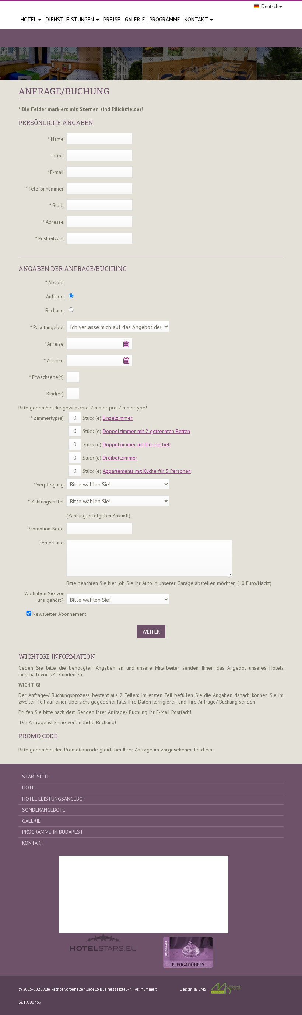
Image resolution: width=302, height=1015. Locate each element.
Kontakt (197, 19)
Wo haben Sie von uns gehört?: (44, 596)
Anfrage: (55, 296)
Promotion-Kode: (46, 528)
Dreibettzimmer (120, 457)
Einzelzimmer (118, 418)
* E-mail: (55, 172)
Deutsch (269, 6)
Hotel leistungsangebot (54, 798)
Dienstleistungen (70, 19)
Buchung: (54, 310)
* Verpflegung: (49, 484)
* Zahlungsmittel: (46, 501)
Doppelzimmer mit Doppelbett (137, 444)
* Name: (56, 139)
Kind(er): (55, 393)
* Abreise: (54, 360)
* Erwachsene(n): (46, 377)
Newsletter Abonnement (59, 614)
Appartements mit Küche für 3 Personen (147, 471)
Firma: (58, 155)
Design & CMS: (193, 989)
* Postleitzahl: (49, 238)
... (126, 344)
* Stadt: (56, 205)
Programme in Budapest (52, 832)
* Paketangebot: (47, 327)
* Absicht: (54, 282)
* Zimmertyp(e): (47, 418)
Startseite (36, 776)
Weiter (151, 631)
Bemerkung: (51, 542)
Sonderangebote (43, 809)
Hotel (29, 19)
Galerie (31, 820)
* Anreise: (54, 344)
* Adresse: (53, 222)
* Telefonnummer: (44, 188)
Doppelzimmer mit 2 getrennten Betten (146, 431)
